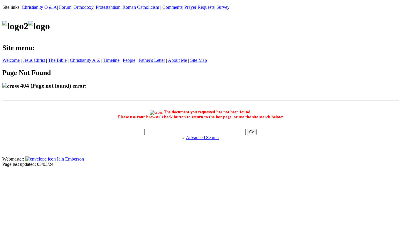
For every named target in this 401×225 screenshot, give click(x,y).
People (129, 60)
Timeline (111, 60)
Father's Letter (152, 60)
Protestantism (108, 7)
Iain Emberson (70, 158)
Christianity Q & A (39, 7)
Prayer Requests (199, 7)
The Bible (57, 60)
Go (251, 132)
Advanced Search (202, 137)
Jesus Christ (34, 60)
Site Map (198, 60)
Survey (223, 7)
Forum (65, 7)
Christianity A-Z (85, 60)
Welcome (11, 60)
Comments (172, 7)
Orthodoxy (83, 7)
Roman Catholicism (140, 7)
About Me (177, 60)
